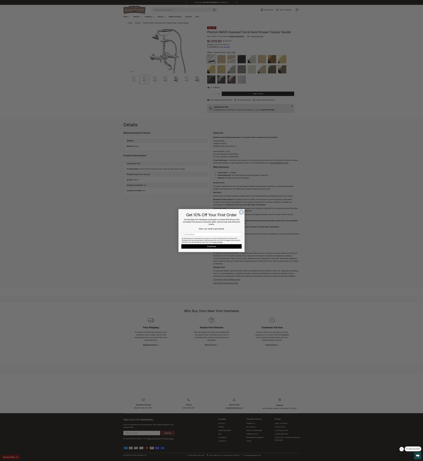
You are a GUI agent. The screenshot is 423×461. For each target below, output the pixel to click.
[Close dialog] (241, 212)
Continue (211, 246)
